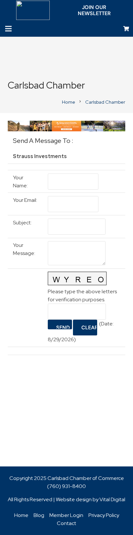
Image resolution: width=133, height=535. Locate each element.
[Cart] (126, 29)
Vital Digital (112, 499)
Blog (39, 515)
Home (21, 515)
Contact (66, 523)
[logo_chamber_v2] (33, 10)
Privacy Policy (103, 515)
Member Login (66, 515)
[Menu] (8, 29)
